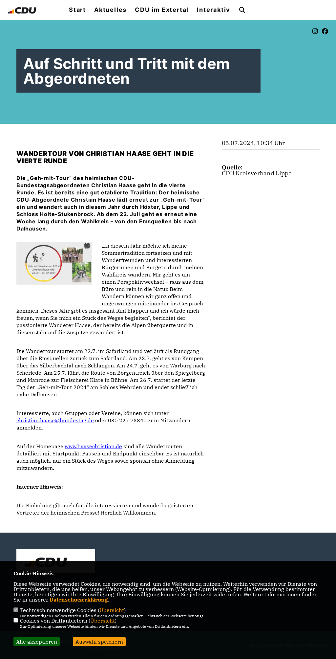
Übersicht (111, 610)
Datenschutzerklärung (79, 599)
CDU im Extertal (162, 10)
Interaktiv (213, 10)
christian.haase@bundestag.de (55, 420)
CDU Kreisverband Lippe (257, 173)
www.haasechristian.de (93, 446)
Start (77, 10)
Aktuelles (110, 10)
